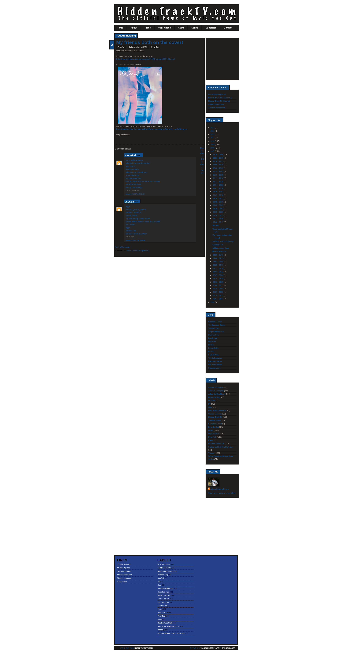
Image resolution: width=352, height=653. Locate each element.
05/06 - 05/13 (218, 222)
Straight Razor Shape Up (222, 241)
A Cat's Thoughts (215, 387)
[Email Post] (116, 139)
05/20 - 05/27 (218, 215)
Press (148, 28)
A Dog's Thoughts (216, 391)
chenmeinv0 (130, 155)
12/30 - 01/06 (218, 155)
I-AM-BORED (213, 355)
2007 (213, 151)
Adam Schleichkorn (216, 394)
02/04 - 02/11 (218, 285)
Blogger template (210, 648)
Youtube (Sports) (123, 568)
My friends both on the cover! (149, 42)
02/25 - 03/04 (218, 275)
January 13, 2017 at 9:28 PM (135, 240)
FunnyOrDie (213, 348)
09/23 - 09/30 (218, 195)
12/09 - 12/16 (218, 165)
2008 (213, 148)
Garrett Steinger (215, 414)
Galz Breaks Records (217, 411)
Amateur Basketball (216, 108)
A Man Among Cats (220, 248)
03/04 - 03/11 (218, 272)
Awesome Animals (216, 104)
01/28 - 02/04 (218, 289)
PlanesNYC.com (215, 322)
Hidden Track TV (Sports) (219, 101)
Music (210, 430)
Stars (181, 28)
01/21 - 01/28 (218, 292)
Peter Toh (155, 47)
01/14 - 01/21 (218, 295)
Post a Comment (122, 247)
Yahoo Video (213, 328)
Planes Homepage (124, 578)
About (134, 28)
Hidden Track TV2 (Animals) (220, 98)
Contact (228, 28)
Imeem (211, 351)
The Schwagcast (215, 358)
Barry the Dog (214, 397)
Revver (211, 345)
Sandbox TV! (217, 245)
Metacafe (212, 341)
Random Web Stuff (216, 444)
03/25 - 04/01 (218, 265)
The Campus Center (216, 325)
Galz (210, 407)
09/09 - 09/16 (218, 202)
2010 (213, 141)
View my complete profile (222, 493)
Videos (211, 453)
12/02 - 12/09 (218, 168)
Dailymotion (213, 335)
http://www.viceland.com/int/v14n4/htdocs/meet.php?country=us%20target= (151, 129)
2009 (213, 144)
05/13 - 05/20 (218, 219)
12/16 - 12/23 (218, 161)
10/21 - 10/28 (218, 182)
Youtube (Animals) (124, 564)
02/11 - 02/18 (218, 282)
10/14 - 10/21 (218, 185)
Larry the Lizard (215, 424)
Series (194, 28)
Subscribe (211, 28)
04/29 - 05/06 (218, 255)
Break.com (212, 338)
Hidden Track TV (219, 252)
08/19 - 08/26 (218, 212)
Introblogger (228, 648)
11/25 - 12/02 (218, 171)
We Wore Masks (215, 365)
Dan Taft (211, 401)
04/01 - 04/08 (218, 262)
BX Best (215, 225)
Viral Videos (164, 28)
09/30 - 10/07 (218, 192)
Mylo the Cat (213, 434)
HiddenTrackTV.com (143, 648)
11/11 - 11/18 (218, 178)
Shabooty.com (214, 368)
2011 (213, 138)
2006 (213, 302)
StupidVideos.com (216, 332)
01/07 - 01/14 (218, 299)
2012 (213, 134)
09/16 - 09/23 (218, 198)
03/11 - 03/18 (218, 268)
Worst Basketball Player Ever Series (171, 633)
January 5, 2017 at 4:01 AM (135, 194)
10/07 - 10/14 (218, 188)
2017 (213, 128)
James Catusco (214, 420)
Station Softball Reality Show (220, 447)
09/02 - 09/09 (218, 205)
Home (120, 28)
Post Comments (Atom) (137, 251)
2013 (213, 131)
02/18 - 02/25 (218, 279)
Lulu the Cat (213, 427)
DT (209, 404)
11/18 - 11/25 (218, 175)
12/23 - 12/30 (218, 158)
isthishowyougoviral (217, 94)
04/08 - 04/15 (218, 258)
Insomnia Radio (215, 361)
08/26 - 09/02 (218, 209)
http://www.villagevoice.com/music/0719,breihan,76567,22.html (145, 59)
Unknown (129, 201)
